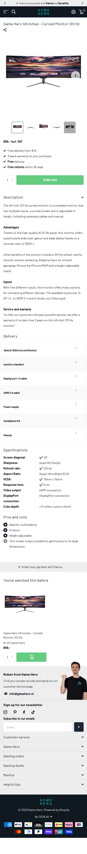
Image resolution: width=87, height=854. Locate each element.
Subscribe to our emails (19, 718)
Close (43, 737)
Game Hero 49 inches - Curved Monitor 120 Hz (22, 635)
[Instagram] (5, 712)
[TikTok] (33, 712)
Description (13, 197)
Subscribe (79, 727)
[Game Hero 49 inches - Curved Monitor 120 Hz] (24, 606)
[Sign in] (73, 12)
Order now (50, 180)
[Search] (14, 12)
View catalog (5, 12)
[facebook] (24, 712)
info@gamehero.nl (21, 694)
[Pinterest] (15, 712)
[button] (4, 3)
